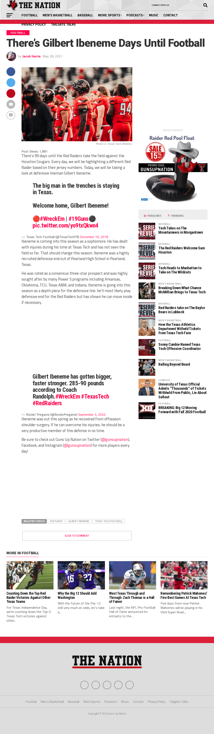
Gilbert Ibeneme (78, 521)
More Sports (109, 15)
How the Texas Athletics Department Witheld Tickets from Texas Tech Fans (179, 328)
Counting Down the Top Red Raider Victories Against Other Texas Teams (28, 597)
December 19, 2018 (94, 236)
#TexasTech (95, 396)
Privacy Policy (34, 24)
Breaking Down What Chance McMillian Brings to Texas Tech (181, 290)
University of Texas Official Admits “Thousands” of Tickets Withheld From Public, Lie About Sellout (182, 390)
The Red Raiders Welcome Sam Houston (181, 250)
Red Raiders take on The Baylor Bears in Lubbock (181, 310)
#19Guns (79, 218)
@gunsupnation (115, 439)
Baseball (85, 15)
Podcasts (134, 15)
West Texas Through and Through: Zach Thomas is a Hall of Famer (131, 597)
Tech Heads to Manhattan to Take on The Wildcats (179, 270)
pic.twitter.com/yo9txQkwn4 (65, 225)
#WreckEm (52, 218)
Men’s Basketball (58, 15)
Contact (170, 15)
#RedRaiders (47, 403)
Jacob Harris (31, 56)
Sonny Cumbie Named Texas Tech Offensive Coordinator (179, 346)
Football (30, 15)
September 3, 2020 (92, 414)
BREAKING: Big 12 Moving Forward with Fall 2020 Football (182, 409)
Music (153, 15)
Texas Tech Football (109, 521)
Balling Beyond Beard (174, 364)
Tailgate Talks (63, 24)
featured (56, 521)
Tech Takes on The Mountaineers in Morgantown (180, 230)
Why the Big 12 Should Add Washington (77, 595)
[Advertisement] (77, 337)
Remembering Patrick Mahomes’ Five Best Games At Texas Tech (183, 595)
